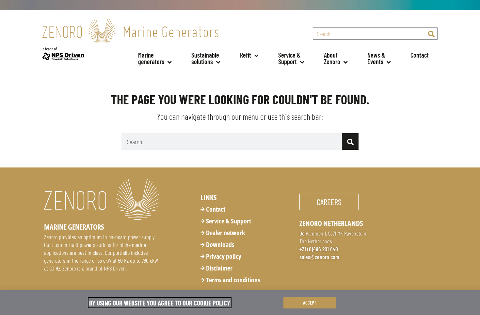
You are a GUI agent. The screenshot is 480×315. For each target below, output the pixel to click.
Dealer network (225, 232)
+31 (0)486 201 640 (318, 249)
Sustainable (205, 58)
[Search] (431, 33)
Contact (419, 55)
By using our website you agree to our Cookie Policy (159, 303)
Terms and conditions (233, 279)
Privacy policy (223, 256)
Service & (290, 58)
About (332, 58)
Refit (245, 55)
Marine (151, 58)
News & (377, 58)
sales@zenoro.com (319, 256)
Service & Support (228, 221)
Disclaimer (219, 268)
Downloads (220, 244)
